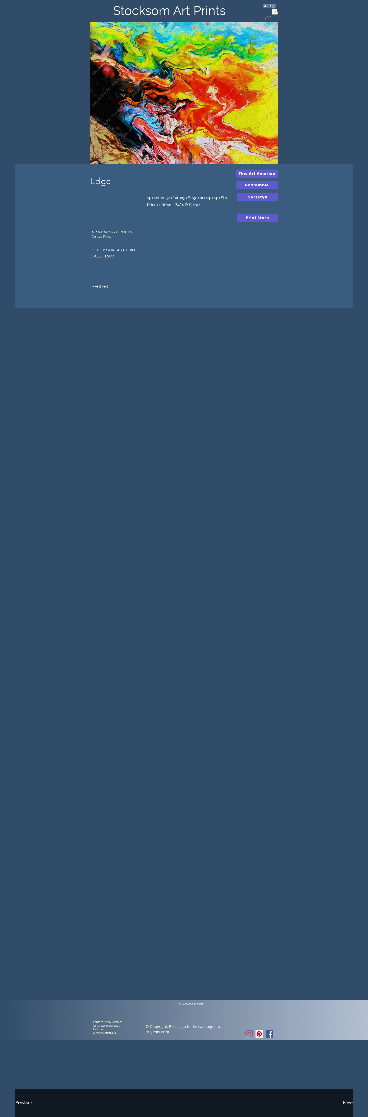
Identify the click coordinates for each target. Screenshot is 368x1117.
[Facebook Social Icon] (269, 1034)
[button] (274, 11)
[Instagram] (249, 1034)
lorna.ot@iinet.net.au (106, 1025)
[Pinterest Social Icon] (259, 1034)
